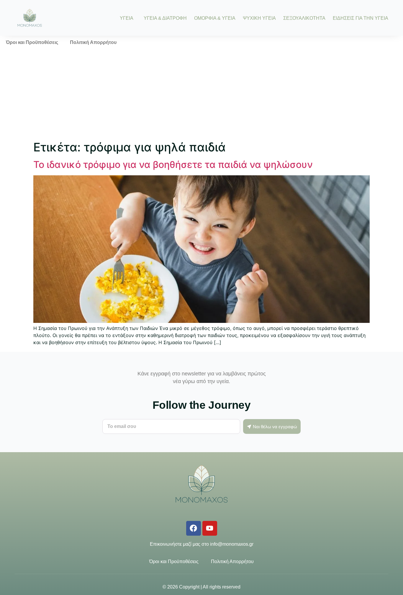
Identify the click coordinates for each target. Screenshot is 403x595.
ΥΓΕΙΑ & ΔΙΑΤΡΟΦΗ (165, 18)
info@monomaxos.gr (231, 544)
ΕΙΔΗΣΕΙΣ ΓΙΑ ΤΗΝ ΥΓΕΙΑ (360, 18)
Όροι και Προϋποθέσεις (32, 42)
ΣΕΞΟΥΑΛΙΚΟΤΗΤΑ (304, 18)
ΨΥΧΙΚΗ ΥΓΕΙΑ (259, 18)
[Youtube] (209, 528)
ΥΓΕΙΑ (126, 18)
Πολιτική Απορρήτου (93, 42)
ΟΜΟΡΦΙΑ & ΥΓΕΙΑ (214, 18)
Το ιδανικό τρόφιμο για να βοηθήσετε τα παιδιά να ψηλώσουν (173, 164)
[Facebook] (193, 528)
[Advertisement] (201, 93)
